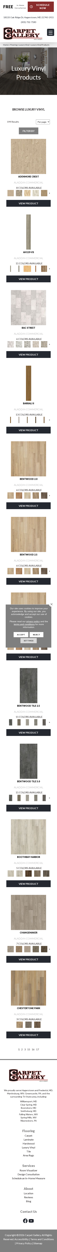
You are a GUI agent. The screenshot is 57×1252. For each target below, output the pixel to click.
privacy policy (33, 621)
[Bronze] (19, 722)
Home (6, 45)
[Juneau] (37, 1024)
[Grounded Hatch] (19, 268)
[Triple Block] (28, 987)
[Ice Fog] (28, 307)
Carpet (28, 1135)
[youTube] (31, 1220)
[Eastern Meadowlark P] (44, 193)
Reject (36, 634)
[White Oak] (27, 949)
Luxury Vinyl (24, 45)
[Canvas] (20, 873)
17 (37, 1049)
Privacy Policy (24, 1243)
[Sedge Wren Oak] (19, 193)
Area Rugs (28, 1155)
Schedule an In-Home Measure (28, 1178)
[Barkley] (27, 495)
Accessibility (21, 1239)
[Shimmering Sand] (28, 231)
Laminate (29, 1139)
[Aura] (44, 722)
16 (33, 1049)
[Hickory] (44, 949)
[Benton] (19, 495)
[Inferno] (28, 685)
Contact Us (28, 1211)
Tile (28, 1151)
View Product (28, 203)
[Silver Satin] (19, 344)
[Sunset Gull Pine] (27, 193)
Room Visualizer (28, 1170)
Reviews (28, 1197)
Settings (28, 640)
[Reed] (35, 419)
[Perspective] (27, 344)
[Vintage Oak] (44, 268)
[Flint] (35, 722)
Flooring (13, 45)
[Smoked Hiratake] (46, 873)
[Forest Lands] (28, 383)
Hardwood (29, 1143)
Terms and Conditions (42, 1239)
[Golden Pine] (27, 268)
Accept (21, 634)
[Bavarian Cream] (35, 344)
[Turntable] (28, 1024)
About (28, 1188)
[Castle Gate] (44, 344)
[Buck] (19, 419)
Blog (28, 1201)
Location (28, 1193)
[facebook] (25, 1220)
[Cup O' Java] (28, 873)
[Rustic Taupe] (37, 873)
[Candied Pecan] (35, 268)
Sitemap (37, 1243)
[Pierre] (28, 458)
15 (28, 1049)
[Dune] (27, 722)
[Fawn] (19, 949)
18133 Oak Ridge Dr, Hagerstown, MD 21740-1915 (28, 17)
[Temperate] (28, 912)
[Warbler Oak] (35, 193)
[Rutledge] (44, 495)
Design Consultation (29, 1174)
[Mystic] (35, 949)
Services (28, 1166)
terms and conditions (24, 624)
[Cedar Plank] (44, 419)
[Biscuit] (27, 419)
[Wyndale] (35, 495)
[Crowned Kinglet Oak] (28, 156)
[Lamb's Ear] (28, 836)
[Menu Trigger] (50, 32)
